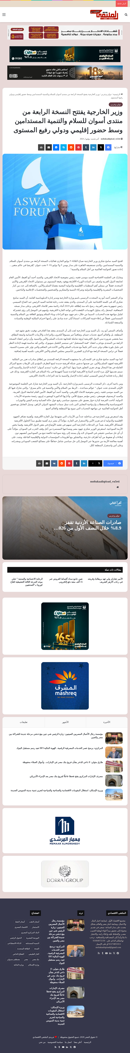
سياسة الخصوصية (55, 1042)
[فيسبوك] (108, 147)
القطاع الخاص (18, 954)
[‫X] (101, 147)
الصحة (36, 949)
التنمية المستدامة (32, 943)
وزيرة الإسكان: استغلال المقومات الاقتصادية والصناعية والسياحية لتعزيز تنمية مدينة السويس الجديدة (57, 790)
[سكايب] (63, 147)
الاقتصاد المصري (21, 927)
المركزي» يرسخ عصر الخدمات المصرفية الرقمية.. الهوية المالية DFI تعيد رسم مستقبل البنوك (59, 748)
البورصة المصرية (32, 938)
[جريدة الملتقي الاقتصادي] (105, 14)
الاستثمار (35, 927)
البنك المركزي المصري (30, 932)
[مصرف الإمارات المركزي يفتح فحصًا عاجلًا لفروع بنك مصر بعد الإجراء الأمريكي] (114, 781)
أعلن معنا (78, 1042)
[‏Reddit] (71, 147)
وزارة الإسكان (33, 965)
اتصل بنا (68, 1042)
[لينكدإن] (93, 147)
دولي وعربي (106, 94)
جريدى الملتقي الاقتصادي (43, 1037)
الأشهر (65, 722)
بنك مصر (35, 959)
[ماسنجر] (56, 147)
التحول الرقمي (16, 938)
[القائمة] (4, 15)
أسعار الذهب (34, 922)
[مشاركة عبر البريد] (49, 147)
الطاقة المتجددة (23, 949)
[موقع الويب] (118, 487)
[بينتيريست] (78, 147)
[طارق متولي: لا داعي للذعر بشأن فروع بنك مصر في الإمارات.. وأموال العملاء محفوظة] (114, 766)
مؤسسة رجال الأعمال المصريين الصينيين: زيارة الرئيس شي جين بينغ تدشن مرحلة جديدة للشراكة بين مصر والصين (56, 931)
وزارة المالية (19, 965)
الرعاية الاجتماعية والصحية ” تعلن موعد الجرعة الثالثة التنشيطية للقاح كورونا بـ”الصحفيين (26, 582)
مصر (26, 959)
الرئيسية (117, 94)
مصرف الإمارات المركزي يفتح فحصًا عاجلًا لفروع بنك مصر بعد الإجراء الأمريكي (66, 776)
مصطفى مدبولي (13, 959)
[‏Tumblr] (86, 147)
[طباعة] (41, 147)
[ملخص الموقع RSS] (99, 953)
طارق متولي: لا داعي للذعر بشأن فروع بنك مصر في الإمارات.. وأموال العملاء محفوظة (63, 762)
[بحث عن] (126, 15)
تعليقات (23, 722)
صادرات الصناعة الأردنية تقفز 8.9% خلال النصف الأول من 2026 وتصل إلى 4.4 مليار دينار (88, 528)
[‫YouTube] (106, 953)
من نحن (42, 1042)
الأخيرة (106, 722)
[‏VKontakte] (54, 463)
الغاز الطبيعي (34, 954)
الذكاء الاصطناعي (14, 943)
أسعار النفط (20, 922)
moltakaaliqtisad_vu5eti (110, 139)
